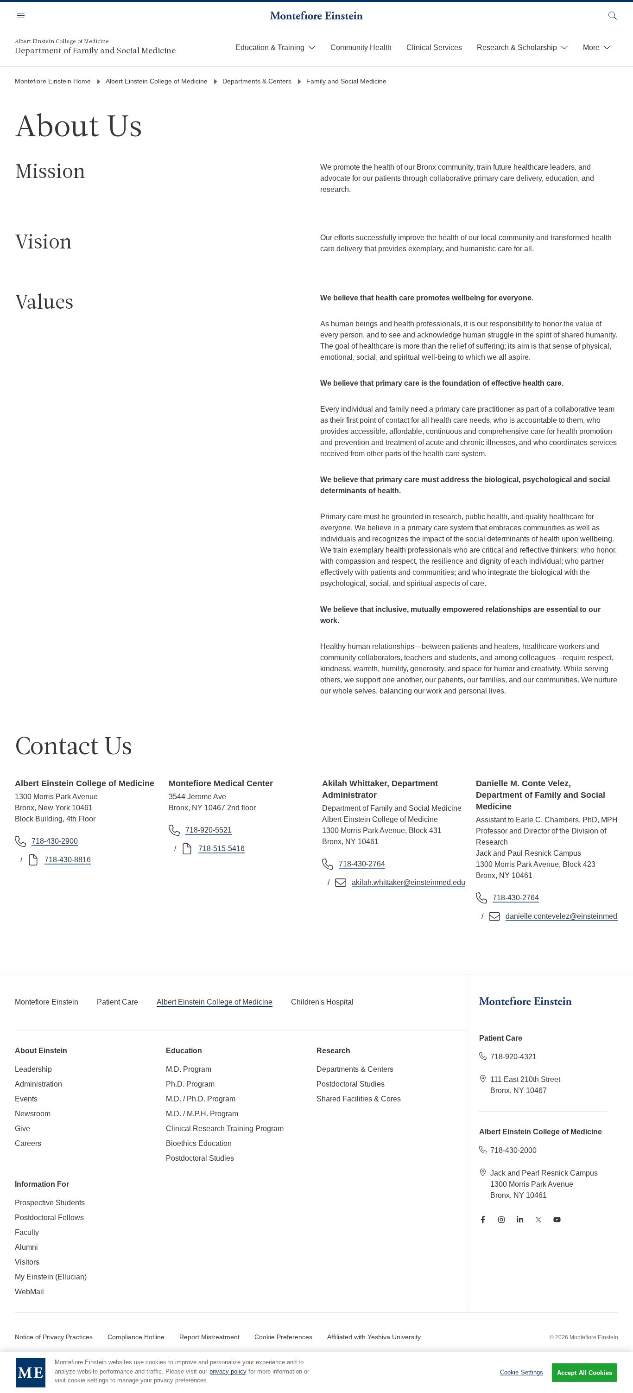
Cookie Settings (522, 1372)
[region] (316, 1372)
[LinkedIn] (520, 1219)
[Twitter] (538, 1219)
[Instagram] (501, 1219)
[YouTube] (557, 1219)
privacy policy (228, 1371)
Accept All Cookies (584, 1372)
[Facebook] (483, 1219)
